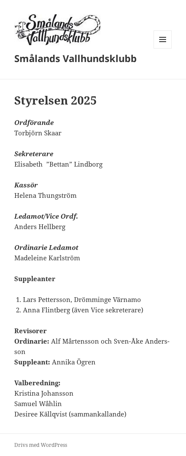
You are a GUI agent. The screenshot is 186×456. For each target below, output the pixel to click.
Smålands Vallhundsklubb (75, 58)
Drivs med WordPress (40, 445)
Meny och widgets (163, 48)
